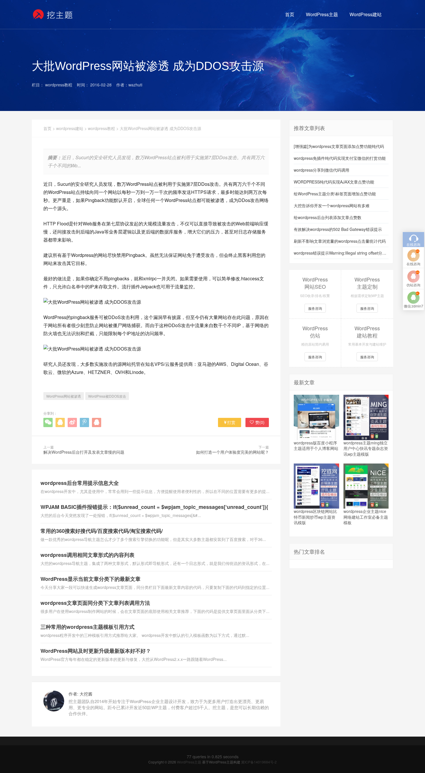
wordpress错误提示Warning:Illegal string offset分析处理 (341, 253)
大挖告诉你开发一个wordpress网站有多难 (331, 205)
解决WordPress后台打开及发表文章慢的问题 (83, 452)
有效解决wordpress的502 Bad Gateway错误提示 (338, 229)
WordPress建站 (366, 14)
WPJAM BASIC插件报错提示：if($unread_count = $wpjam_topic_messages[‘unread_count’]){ (154, 507)
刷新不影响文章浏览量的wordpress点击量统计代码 (340, 241)
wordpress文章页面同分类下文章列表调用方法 (95, 603)
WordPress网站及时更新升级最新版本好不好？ (95, 651)
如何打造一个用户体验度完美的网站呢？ (232, 452)
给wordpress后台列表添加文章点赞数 (327, 217)
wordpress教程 (101, 128)
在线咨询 (413, 263)
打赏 (231, 422)
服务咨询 (315, 308)
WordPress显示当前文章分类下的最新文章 (90, 579)
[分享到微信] (48, 422)
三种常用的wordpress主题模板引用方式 (87, 627)
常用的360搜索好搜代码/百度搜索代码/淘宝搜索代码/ (101, 531)
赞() (260, 422)
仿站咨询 (413, 284)
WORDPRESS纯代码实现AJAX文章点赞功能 (334, 182)
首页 (289, 14)
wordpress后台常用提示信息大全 (79, 483)
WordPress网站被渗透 (63, 396)
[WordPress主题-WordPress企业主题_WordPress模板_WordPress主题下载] (53, 14)
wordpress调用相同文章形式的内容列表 (87, 555)
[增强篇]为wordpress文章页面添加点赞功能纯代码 (339, 146)
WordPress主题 (322, 14)
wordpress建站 (69, 128)
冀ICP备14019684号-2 (259, 761)
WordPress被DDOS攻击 (107, 396)
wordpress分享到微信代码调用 (321, 170)
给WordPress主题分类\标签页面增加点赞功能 (335, 194)
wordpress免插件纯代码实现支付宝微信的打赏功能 (340, 158)
